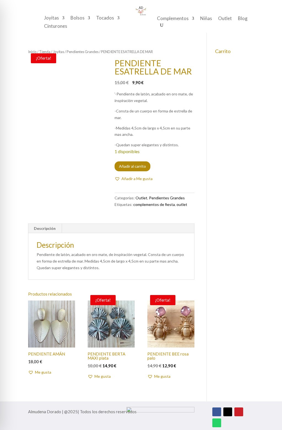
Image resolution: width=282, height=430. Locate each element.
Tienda (44, 51)
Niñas (206, 18)
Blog (243, 18)
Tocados (105, 18)
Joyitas (51, 18)
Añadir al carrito (132, 166)
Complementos (173, 18)
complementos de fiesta (154, 204)
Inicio (32, 51)
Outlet (225, 18)
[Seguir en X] (227, 411)
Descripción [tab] (45, 228)
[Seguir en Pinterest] (238, 411)
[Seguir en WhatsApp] (216, 422)
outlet (182, 204)
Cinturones (55, 26)
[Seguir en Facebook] (216, 411)
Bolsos (77, 18)
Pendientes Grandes (83, 51)
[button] (134, 178)
